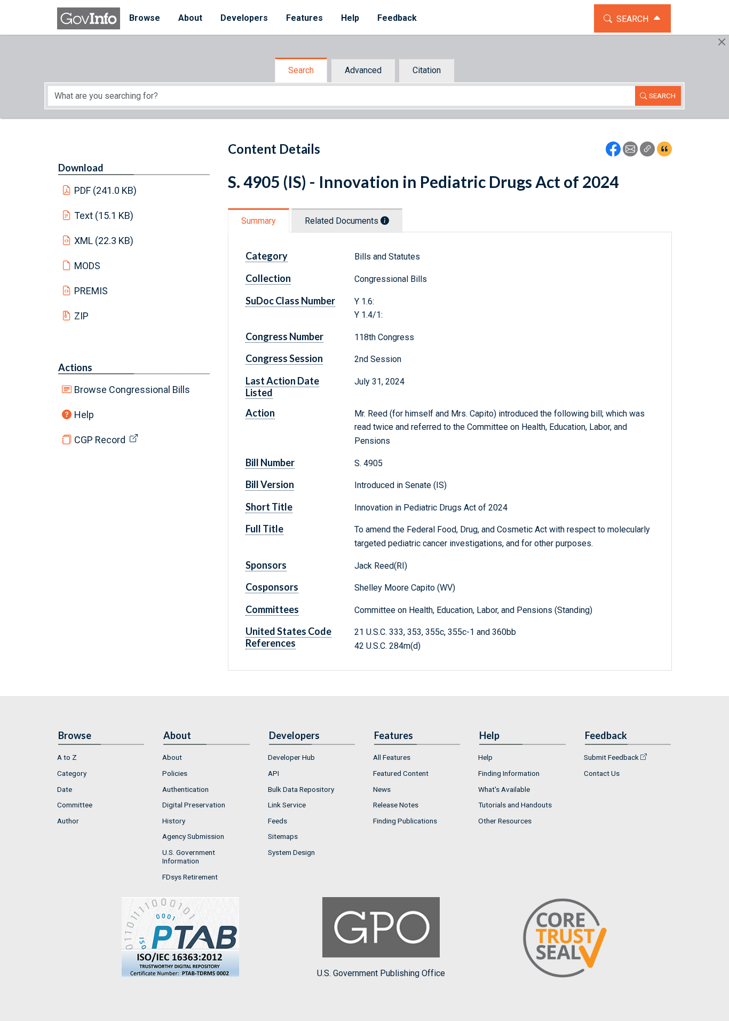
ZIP (81, 315)
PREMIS (91, 290)
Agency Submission (193, 836)
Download (81, 168)
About (172, 757)
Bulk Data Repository (301, 789)
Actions (75, 367)
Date (64, 789)
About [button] (190, 18)
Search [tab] (301, 70)
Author (68, 820)
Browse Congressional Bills (132, 389)
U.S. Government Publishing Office (381, 973)
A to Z (67, 757)
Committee (74, 804)
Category (71, 773)
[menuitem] (144, 18)
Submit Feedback (611, 757)
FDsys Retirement (190, 877)
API (273, 773)
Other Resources (505, 820)
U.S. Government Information (188, 856)
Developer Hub (291, 757)
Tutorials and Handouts (515, 804)
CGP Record (99, 439)
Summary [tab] (258, 221)
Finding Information (509, 773)
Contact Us (602, 773)
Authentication (185, 789)
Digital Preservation (193, 804)
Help (84, 414)
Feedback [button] (397, 18)
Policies (174, 773)
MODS (87, 265)
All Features (391, 757)
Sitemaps (283, 836)
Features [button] (304, 18)
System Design (291, 852)
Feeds (277, 820)
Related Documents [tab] (343, 221)
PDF (105, 190)
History (173, 820)
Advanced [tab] (363, 70)
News (382, 789)
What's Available (504, 789)
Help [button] (350, 18)
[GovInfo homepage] (88, 18)
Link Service (287, 804)
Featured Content (401, 773)
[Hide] (722, 42)
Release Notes (395, 804)
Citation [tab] (427, 70)
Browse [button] (144, 18)
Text (104, 215)
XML (104, 240)
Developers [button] (244, 18)
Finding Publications (405, 820)
